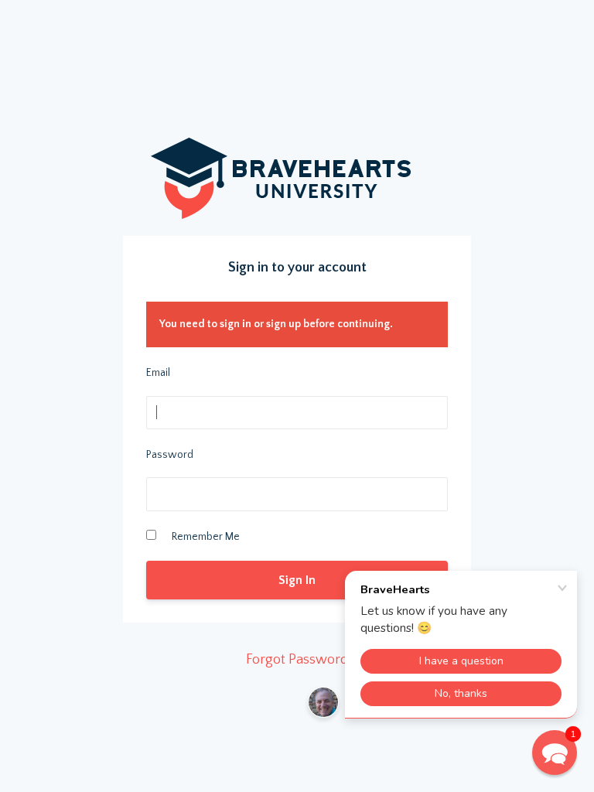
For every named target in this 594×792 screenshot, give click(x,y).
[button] (554, 752)
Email (158, 373)
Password (169, 455)
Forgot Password (297, 659)
